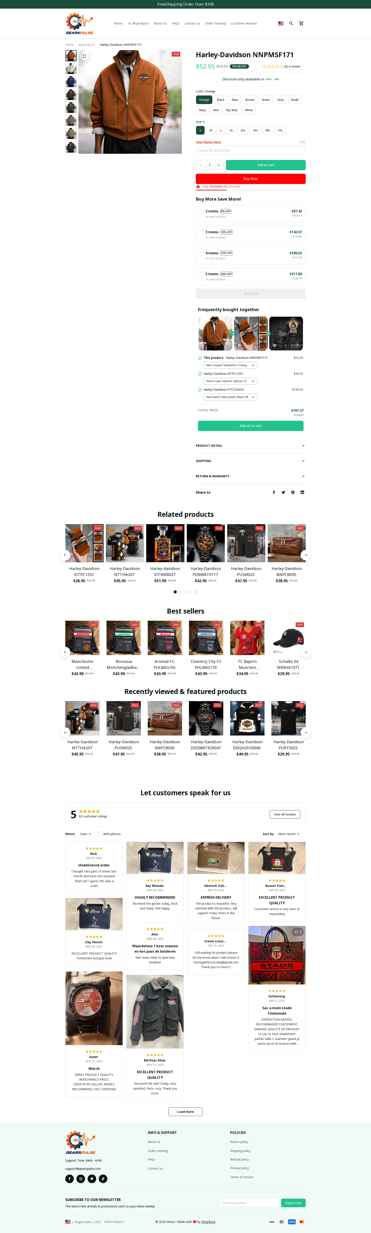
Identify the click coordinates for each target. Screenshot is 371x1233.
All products (87, 45)
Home (69, 45)
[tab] (175, 592)
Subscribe (293, 1203)
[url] (208, 1221)
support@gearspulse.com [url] (83, 1169)
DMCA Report (114, 1222)
